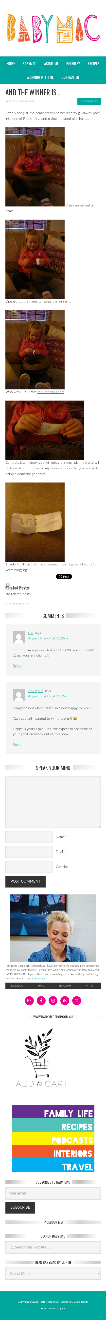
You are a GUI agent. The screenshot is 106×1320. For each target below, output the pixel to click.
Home (11, 63)
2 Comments (89, 101)
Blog (26, 604)
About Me (51, 63)
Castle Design (81, 1302)
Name (60, 837)
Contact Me (70, 77)
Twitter (88, 986)
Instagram (65, 986)
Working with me (40, 77)
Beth (32, 101)
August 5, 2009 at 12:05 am (49, 696)
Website (62, 867)
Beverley (73, 63)
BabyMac (53, 42)
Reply (17, 666)
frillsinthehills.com (50, 392)
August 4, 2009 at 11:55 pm (49, 638)
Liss (31, 633)
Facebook (17, 986)
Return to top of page (53, 1308)
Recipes (92, 63)
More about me (36, 978)
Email (60, 852)
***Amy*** (35, 691)
